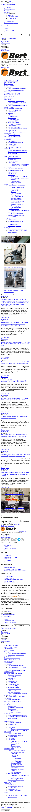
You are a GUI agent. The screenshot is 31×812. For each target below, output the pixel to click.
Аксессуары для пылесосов (16, 90)
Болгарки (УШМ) (13, 121)
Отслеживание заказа (7, 35)
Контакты (7, 12)
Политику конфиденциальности (9, 806)
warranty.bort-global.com (17, 596)
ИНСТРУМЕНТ (9, 107)
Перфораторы (12, 111)
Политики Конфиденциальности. (10, 525)
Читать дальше (5, 317)
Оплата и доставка (9, 9)
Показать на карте (6, 537)
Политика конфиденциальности (13, 579)
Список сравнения (9, 30)
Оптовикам (7, 560)
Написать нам (5, 67)
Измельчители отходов (10, 82)
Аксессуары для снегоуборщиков (17, 128)
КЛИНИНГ (7, 91)
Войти (2, 38)
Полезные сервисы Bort (14, 20)
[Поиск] (17, 235)
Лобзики (10, 115)
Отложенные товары (10, 32)
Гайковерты (11, 113)
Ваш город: (6, 1)
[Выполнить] (21, 521)
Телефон (3, 39)
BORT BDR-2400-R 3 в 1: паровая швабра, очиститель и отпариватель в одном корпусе (14, 380)
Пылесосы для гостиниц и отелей (17, 150)
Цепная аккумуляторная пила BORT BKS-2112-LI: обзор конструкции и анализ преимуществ (15, 435)
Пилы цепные (12, 118)
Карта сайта (7, 558)
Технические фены (13, 122)
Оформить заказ (5, 50)
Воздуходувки (8, 98)
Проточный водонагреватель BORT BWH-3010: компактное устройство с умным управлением (15, 362)
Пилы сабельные (12, 116)
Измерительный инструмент (12, 136)
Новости (6, 10)
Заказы (6, 28)
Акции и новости (9, 578)
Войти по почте (5, 43)
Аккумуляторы (12, 125)
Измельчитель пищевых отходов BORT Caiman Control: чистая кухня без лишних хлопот (14, 398)
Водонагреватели (9, 85)
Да (1, 4)
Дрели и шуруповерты (14, 110)
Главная (3, 237)
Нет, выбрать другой (9, 4)
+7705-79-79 (23, 531)
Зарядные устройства (14, 127)
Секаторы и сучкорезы (14, 124)
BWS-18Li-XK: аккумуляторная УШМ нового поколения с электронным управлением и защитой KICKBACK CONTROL (14, 324)
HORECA (7, 149)
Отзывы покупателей (10, 557)
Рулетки (10, 138)
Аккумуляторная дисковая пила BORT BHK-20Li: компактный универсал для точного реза (15, 455)
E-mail (2, 521)
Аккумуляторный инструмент (13, 108)
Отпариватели (8, 84)
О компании (7, 7)
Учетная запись (8, 545)
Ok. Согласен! (5, 810)
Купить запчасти (12, 18)
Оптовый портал (9, 21)
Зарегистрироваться (10, 38)
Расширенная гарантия (11, 23)
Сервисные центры (13, 16)
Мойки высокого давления (12, 94)
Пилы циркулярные (13, 119)
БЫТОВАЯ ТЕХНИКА (11, 81)
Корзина (3, 49)
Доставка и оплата (9, 567)
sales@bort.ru (4, 536)
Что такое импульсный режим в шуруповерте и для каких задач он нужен (15, 417)
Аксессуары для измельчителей (17, 88)
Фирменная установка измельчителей (15, 570)
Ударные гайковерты (14, 135)
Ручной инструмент (10, 130)
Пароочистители (9, 96)
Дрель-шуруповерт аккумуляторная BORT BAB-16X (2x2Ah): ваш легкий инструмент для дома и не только (15, 474)
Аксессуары (7, 87)
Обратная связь (8, 576)
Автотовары (7, 133)
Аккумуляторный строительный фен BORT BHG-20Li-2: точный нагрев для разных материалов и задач (15, 343)
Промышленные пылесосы (12, 93)
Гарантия (10, 15)
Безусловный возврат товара (12, 569)
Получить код (5, 41)
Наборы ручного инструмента (16, 132)
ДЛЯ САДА (7, 139)
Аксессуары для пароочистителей (17, 105)
